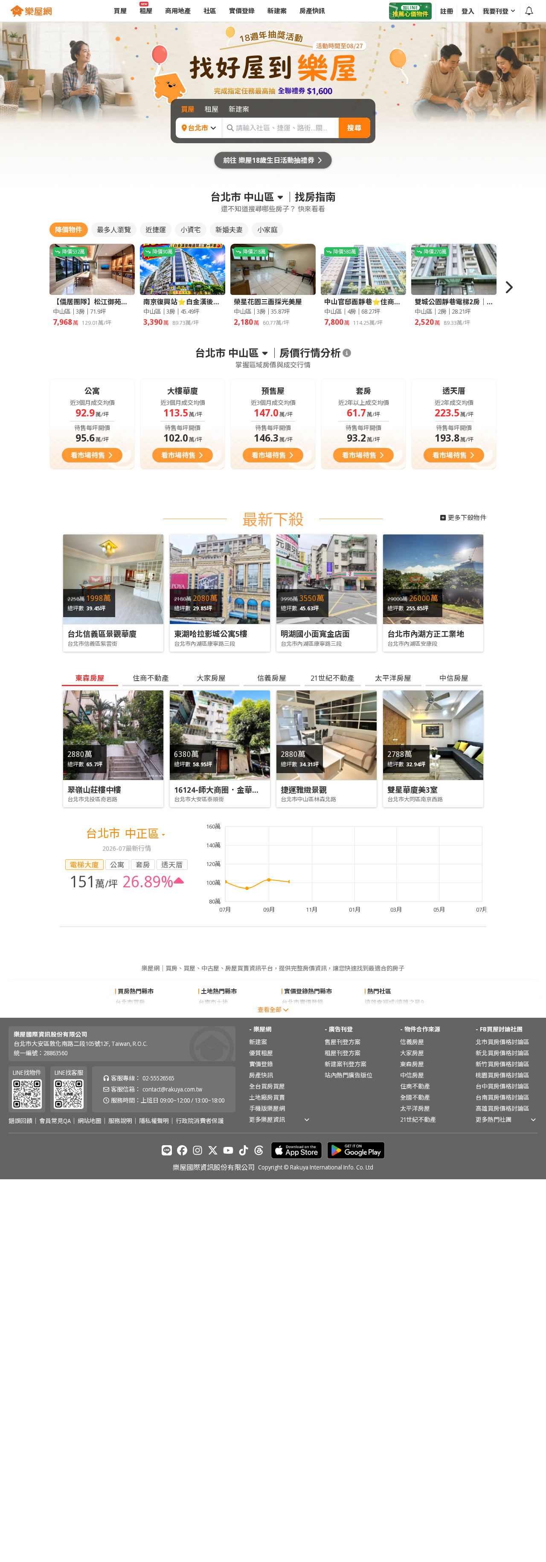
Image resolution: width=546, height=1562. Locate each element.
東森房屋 (412, 1064)
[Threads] (259, 1150)
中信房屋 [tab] (453, 678)
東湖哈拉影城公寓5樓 (210, 634)
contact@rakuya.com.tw (172, 1089)
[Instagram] (197, 1150)
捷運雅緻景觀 (304, 790)
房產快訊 (261, 1075)
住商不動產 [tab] (151, 678)
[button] (508, 287)
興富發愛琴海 (383, 1013)
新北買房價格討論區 (502, 1053)
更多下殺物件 (467, 517)
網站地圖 (90, 1121)
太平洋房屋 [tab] (393, 678)
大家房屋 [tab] (211, 678)
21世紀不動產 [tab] (332, 678)
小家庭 (267, 229)
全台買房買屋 (267, 1086)
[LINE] (167, 1150)
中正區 (143, 833)
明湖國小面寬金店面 (315, 634)
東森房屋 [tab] (90, 678)
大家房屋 (412, 1053)
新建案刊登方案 (345, 1064)
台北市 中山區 (242, 197)
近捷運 (155, 229)
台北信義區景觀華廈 (101, 634)
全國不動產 (415, 1097)
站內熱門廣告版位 (348, 1075)
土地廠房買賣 (267, 1097)
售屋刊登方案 (342, 1042)
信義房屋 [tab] (271, 678)
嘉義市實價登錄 (302, 1013)
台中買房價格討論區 (502, 1086)
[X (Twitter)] (213, 1150)
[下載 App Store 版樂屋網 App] (296, 1150)
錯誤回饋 (20, 1120)
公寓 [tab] (117, 864)
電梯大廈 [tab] (84, 864)
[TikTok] (243, 1150)
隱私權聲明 (154, 1121)
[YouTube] (228, 1150)
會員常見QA (55, 1121)
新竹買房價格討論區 (502, 1064)
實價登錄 (261, 1064)
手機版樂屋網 (267, 1108)
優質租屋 (261, 1053)
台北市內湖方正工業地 (425, 634)
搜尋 (354, 128)
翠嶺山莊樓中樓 (94, 790)
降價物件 (68, 229)
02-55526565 (158, 1078)
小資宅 (190, 229)
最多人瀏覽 (114, 229)
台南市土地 (213, 1002)
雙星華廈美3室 (412, 790)
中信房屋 (412, 1075)
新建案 (258, 1042)
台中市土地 (213, 1013)
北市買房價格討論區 (502, 1042)
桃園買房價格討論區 (502, 1075)
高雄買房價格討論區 (502, 1108)
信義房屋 (412, 1042)
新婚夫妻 (229, 229)
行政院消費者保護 (200, 1121)
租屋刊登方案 (342, 1053)
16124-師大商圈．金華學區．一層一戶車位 (247, 790)
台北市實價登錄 (302, 1002)
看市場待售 (88, 455)
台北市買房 (130, 1002)
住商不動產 (415, 1086)
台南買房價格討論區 (502, 1097)
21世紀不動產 (418, 1119)
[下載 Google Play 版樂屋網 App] (356, 1150)
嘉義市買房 (130, 1013)
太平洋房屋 (415, 1108)
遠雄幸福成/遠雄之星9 (394, 1002)
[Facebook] (182, 1150)
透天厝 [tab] (172, 864)
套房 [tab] (143, 864)
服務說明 (120, 1121)
